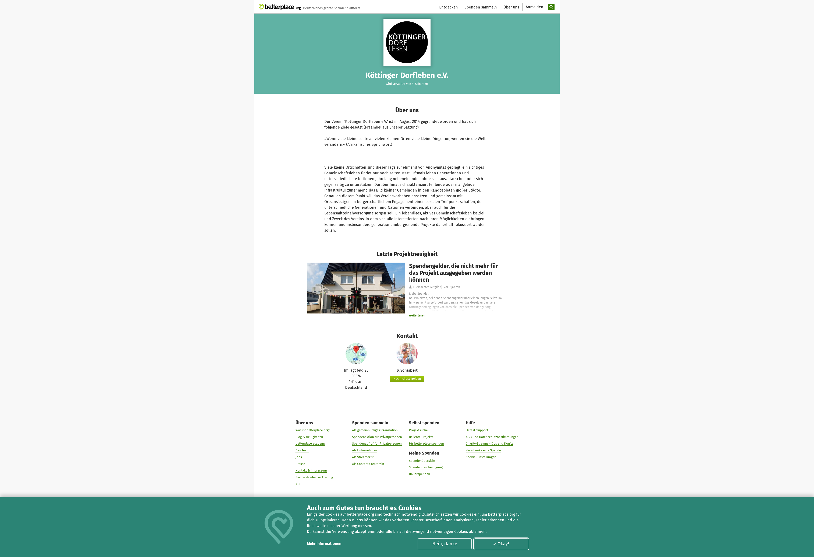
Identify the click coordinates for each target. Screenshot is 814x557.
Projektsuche (418, 430)
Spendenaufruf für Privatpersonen (377, 443)
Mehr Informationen (324, 543)
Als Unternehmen (364, 450)
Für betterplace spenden (426, 443)
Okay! (503, 544)
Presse (300, 464)
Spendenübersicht (422, 461)
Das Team (302, 450)
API (297, 484)
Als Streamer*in (363, 457)
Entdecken (448, 7)
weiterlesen (417, 315)
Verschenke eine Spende (483, 450)
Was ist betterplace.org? (312, 430)
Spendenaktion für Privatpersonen (377, 437)
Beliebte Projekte (421, 437)
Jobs (298, 457)
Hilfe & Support (477, 430)
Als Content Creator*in (368, 464)
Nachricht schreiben (407, 379)
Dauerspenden (419, 474)
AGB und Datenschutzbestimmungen (492, 437)
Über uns (511, 7)
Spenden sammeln (480, 7)
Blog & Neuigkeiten (309, 437)
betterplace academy (310, 443)
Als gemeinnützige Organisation (375, 430)
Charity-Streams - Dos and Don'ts (489, 443)
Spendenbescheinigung (426, 467)
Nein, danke (444, 544)
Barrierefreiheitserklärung (314, 477)
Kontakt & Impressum (311, 470)
